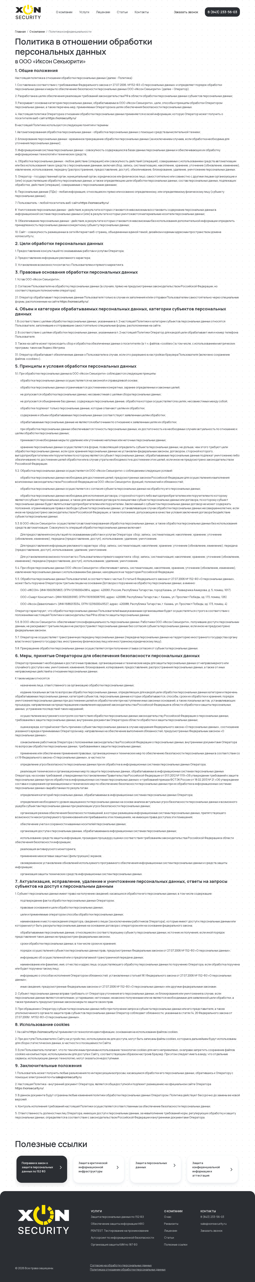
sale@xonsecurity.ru (69, 1077)
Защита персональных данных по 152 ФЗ (117, 1217)
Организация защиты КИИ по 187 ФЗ (114, 1244)
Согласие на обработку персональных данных (121, 1265)
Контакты (142, 12)
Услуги (84, 12)
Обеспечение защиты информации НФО (117, 1224)
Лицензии (103, 12)
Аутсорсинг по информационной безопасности (122, 1237)
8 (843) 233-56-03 (222, 12)
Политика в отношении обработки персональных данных (127, 1269)
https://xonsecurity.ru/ (62, 118)
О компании (64, 12)
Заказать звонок (186, 12)
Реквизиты (171, 1224)
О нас (167, 1217)
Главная (20, 31)
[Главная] (28, 11)
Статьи (122, 12)
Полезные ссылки (175, 1244)
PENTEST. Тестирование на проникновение (120, 1231)
